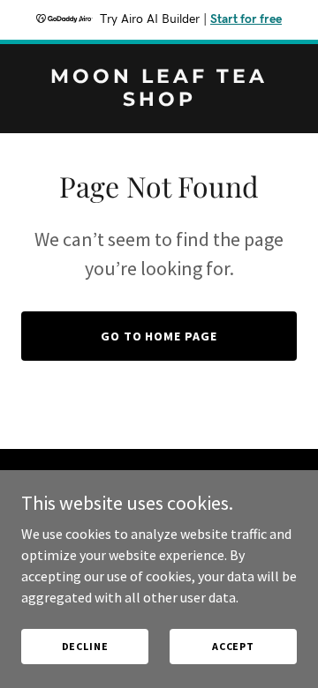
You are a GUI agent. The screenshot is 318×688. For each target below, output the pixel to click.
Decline (85, 646)
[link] (159, 100)
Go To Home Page (159, 336)
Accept (233, 646)
